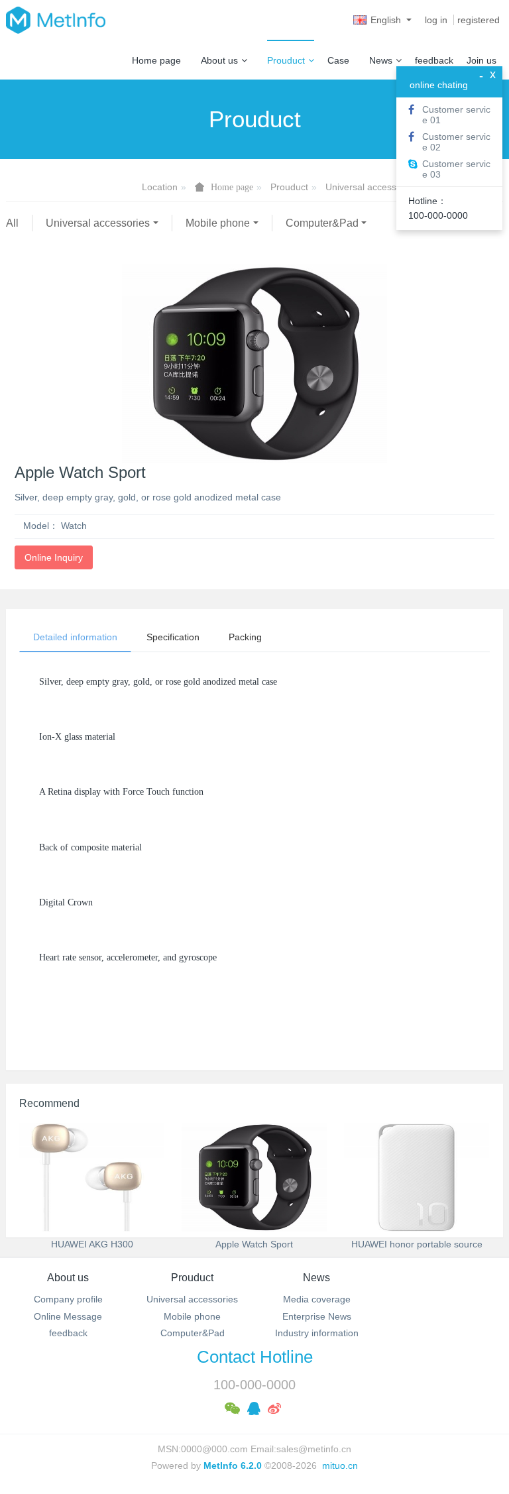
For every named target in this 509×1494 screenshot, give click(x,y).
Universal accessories (371, 187)
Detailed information (75, 637)
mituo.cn (340, 1465)
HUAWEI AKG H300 (92, 1244)
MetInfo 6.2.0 (232, 1465)
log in (436, 20)
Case (338, 60)
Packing (245, 637)
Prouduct (286, 60)
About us (219, 60)
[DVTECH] (55, 20)
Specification (172, 637)
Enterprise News (316, 1316)
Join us (481, 60)
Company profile (68, 1299)
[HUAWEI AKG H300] (91, 1177)
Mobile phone (218, 223)
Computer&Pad (322, 223)
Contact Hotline (255, 1357)
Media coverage (317, 1299)
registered (478, 20)
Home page (156, 60)
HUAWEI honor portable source (416, 1244)
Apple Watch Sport (254, 1244)
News (380, 60)
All (12, 223)
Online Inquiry (54, 557)
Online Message (68, 1316)
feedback (434, 60)
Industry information (317, 1333)
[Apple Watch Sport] (254, 1177)
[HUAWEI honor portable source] (416, 1177)
